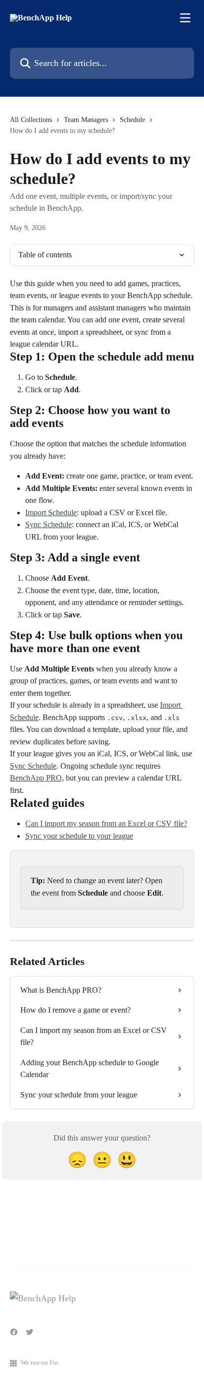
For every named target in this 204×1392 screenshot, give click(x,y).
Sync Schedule (48, 524)
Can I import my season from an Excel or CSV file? (106, 823)
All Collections (31, 119)
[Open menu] (185, 18)
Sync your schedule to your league (79, 836)
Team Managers (86, 119)
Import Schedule (51, 512)
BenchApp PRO (36, 778)
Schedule (132, 119)
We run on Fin (39, 1362)
